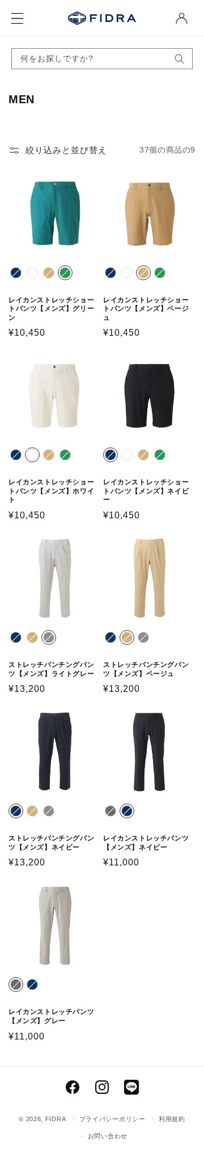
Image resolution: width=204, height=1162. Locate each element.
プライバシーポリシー (112, 1118)
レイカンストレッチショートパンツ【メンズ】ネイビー (146, 491)
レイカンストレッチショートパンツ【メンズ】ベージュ (146, 309)
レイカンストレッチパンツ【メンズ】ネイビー (146, 842)
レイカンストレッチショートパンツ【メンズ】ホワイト (51, 491)
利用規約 (172, 1118)
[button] (17, 18)
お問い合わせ (108, 1136)
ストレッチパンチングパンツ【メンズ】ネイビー (51, 842)
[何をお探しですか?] (179, 59)
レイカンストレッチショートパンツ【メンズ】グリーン (51, 309)
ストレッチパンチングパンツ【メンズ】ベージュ (146, 669)
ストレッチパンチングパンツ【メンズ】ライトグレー (51, 669)
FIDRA (55, 1118)
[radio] (15, 272)
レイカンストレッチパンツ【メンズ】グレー (51, 1016)
